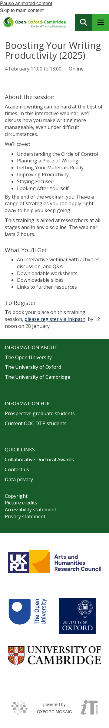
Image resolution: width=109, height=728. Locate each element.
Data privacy (19, 479)
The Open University (28, 357)
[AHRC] (54, 561)
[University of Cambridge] (54, 655)
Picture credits (21, 502)
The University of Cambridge (37, 377)
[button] (83, 22)
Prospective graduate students (40, 413)
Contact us (17, 469)
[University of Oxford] (77, 616)
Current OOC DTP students (36, 423)
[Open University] (27, 616)
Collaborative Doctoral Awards (39, 459)
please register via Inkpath (55, 319)
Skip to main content (22, 10)
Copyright (16, 496)
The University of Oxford (33, 367)
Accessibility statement (30, 509)
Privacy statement (25, 516)
